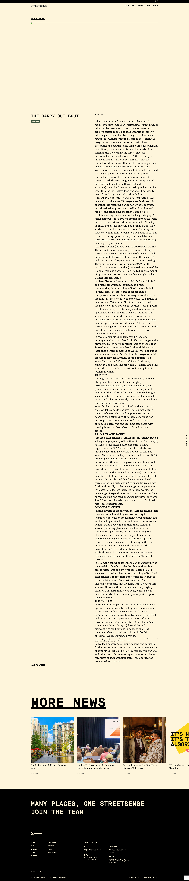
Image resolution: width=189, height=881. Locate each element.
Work (133, 6)
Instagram (52, 843)
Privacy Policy (134, 877)
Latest (148, 6)
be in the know (186, 440)
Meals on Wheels (113, 641)
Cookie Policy (153, 877)
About (127, 6)
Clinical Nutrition (117, 138)
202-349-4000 (37, 871)
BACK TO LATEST (38, 19)
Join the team (57, 812)
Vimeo (50, 849)
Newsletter (52, 852)
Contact (155, 6)
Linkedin (51, 846)
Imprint (145, 877)
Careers (140, 6)
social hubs (134, 528)
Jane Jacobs (113, 556)
